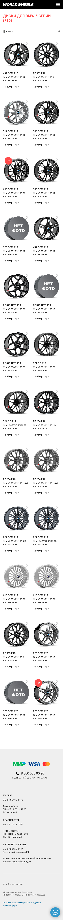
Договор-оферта (10, 905)
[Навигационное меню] (58, 4)
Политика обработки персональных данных (22, 903)
